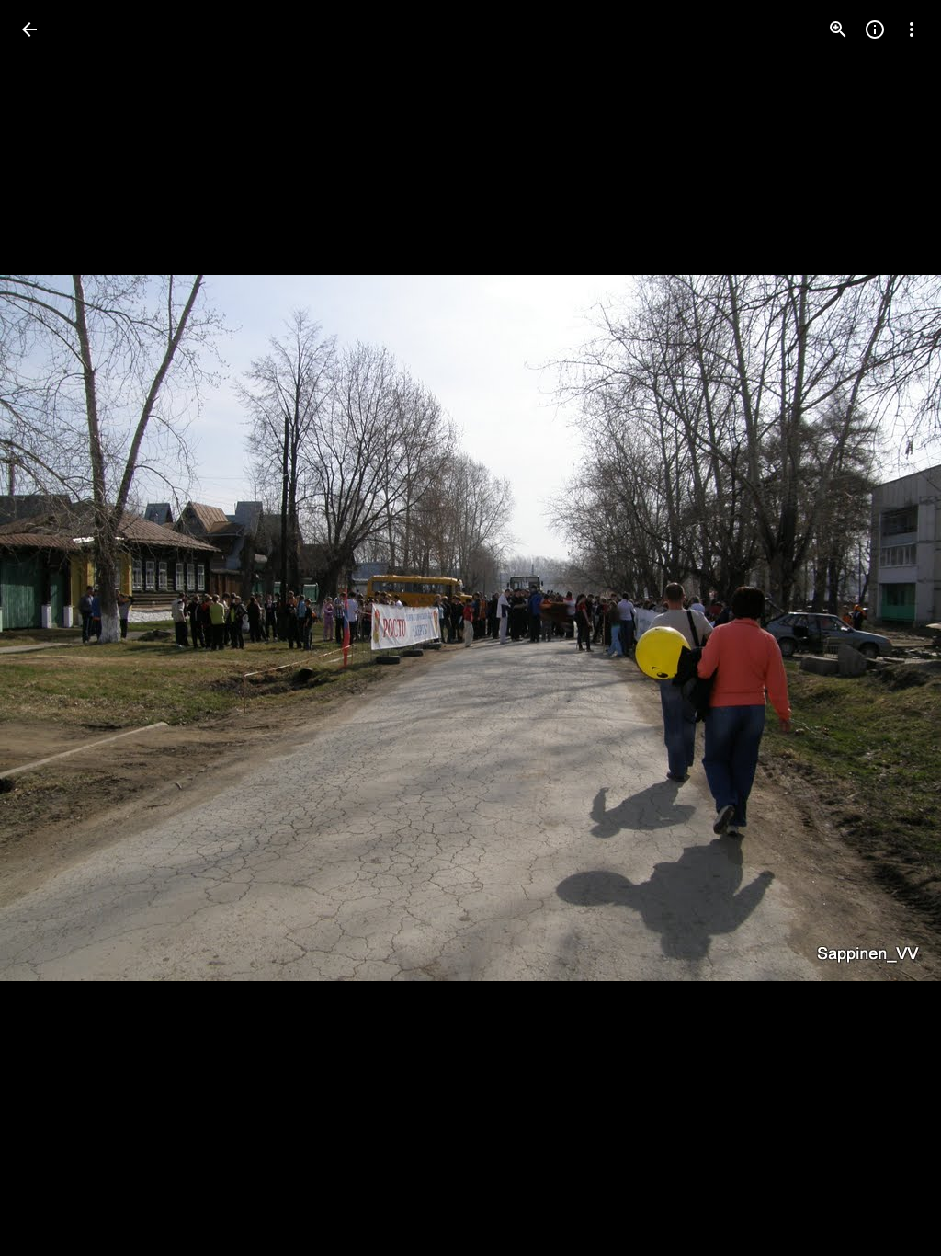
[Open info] (874, 29)
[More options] (911, 29)
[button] (889, 628)
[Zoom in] (838, 29)
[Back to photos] (29, 29)
